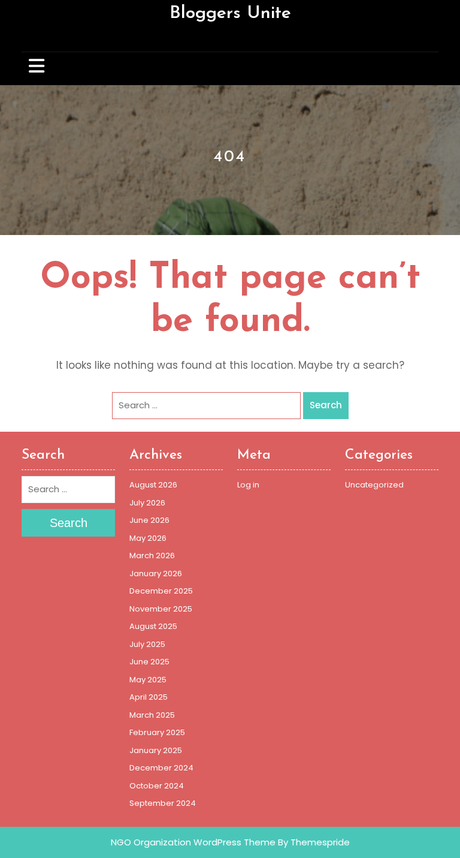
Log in (248, 484)
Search (326, 405)
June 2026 (149, 520)
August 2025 (153, 626)
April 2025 (148, 697)
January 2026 (155, 573)
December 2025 (161, 591)
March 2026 (152, 555)
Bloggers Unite (230, 13)
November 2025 (160, 609)
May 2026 (148, 538)
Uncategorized (374, 484)
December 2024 (161, 767)
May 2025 (148, 679)
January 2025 (155, 750)
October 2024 (156, 785)
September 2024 (162, 803)
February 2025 (157, 732)
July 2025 (147, 644)
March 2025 (152, 715)
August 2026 (153, 484)
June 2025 (149, 661)
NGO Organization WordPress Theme (193, 842)
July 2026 (147, 502)
